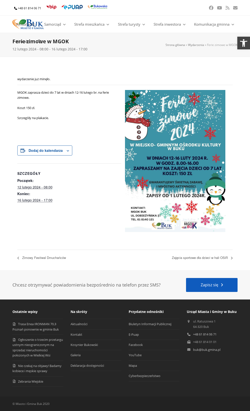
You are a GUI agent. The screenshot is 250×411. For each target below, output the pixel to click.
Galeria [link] (76, 355)
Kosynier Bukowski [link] (84, 345)
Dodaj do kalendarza (46, 150)
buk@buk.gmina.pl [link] (206, 349)
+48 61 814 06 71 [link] (29, 8)
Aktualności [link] (79, 324)
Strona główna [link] (175, 45)
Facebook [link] (136, 345)
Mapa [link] (133, 365)
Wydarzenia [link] (196, 45)
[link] (243, 43)
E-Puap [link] (134, 334)
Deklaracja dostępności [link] (87, 365)
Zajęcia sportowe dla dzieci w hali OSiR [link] (200, 257)
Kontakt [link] (76, 334)
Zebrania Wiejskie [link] (30, 381)
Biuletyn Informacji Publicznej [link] (150, 324)
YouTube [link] (135, 355)
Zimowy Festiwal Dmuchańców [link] (43, 257)
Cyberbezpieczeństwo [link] (144, 376)
